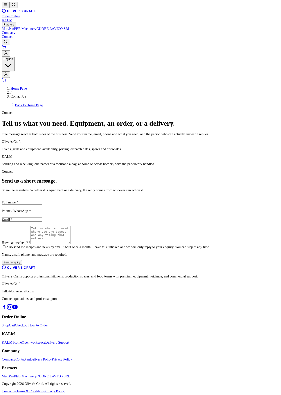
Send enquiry (12, 262)
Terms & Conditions (30, 391)
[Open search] (14, 5)
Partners (9, 24)
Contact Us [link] (18, 96)
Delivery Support (57, 342)
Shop (5, 325)
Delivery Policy (41, 359)
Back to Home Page (29, 105)
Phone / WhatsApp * (16, 211)
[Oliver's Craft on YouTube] (15, 308)
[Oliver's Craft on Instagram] (9, 308)
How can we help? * (16, 243)
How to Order (38, 325)
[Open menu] (6, 5)
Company (8, 32)
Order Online (11, 16)
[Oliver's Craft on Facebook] (4, 308)
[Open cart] (4, 48)
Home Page (19, 88)
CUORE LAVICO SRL (53, 29)
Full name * (10, 202)
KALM (7, 20)
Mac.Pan (8, 29)
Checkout (21, 325)
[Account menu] (6, 53)
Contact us (22, 359)
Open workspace (33, 342)
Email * (7, 219)
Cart (12, 325)
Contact (7, 36)
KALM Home (12, 342)
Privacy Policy (62, 359)
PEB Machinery (25, 29)
